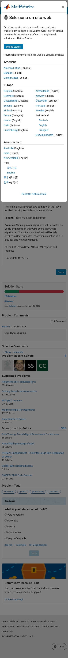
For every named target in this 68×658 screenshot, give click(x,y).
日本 (6, 177)
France (7, 115)
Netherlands (42, 91)
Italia (6, 125)
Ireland (7, 120)
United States (11, 77)
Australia (9, 148)
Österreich (41, 100)
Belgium (8, 91)
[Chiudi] (63, 7)
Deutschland (10, 100)
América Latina (12, 68)
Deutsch (43, 120)
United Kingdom (44, 135)
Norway (40, 95)
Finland (8, 110)
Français (43, 130)
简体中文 (12, 167)
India (6, 153)
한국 (6, 182)
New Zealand (11, 158)
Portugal (40, 105)
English (43, 125)
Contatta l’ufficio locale (34, 194)
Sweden (40, 110)
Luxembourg (11, 130)
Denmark (9, 95)
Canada (8, 72)
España (8, 105)
